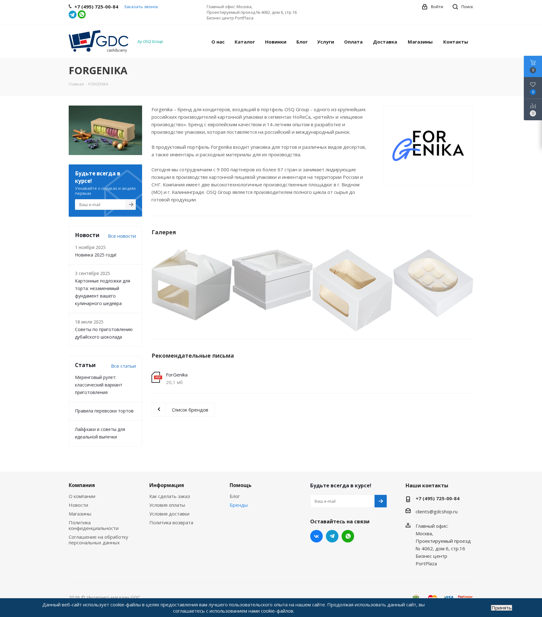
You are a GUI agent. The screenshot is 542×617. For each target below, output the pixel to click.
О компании (82, 496)
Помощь (241, 485)
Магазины (80, 514)
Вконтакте (316, 536)
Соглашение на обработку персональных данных (98, 540)
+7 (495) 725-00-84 (438, 498)
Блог (235, 496)
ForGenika (177, 374)
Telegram (332, 536)
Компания (82, 485)
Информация (166, 485)
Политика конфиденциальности (94, 525)
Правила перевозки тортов (104, 411)
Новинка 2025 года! (95, 255)
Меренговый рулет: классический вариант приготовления (98, 384)
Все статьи (123, 366)
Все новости (122, 236)
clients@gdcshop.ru (437, 511)
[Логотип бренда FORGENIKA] (191, 284)
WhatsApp (348, 536)
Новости (78, 505)
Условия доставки (169, 514)
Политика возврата (171, 522)
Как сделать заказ (169, 496)
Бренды (239, 505)
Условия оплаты (167, 505)
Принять (502, 608)
